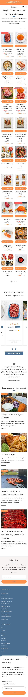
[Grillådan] (7, 208)
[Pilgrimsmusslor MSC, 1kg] (7, 65)
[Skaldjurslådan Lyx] (7, 260)
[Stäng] (26, 657)
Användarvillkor (5, 614)
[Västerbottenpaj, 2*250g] (21, 233)
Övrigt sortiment (5, 643)
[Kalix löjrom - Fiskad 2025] (21, 38)
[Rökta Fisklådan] (21, 180)
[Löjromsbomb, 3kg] (21, 208)
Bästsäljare (4, 646)
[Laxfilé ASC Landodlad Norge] (7, 233)
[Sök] (26, 6)
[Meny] (2, 7)
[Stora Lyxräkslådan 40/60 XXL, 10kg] (7, 93)
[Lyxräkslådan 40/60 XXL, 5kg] (7, 38)
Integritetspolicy (5, 606)
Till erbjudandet (17, 2)
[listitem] (14, 2)
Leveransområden (6, 616)
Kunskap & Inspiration (7, 598)
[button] (13, 349)
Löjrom (3, 633)
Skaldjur (3, 630)
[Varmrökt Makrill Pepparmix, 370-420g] (21, 123)
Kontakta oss (4, 593)
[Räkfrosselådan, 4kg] (21, 152)
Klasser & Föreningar (6, 601)
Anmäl (14, 692)
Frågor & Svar (5, 603)
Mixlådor (3, 638)
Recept (3, 596)
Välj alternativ (20, 46)
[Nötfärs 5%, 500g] (21, 260)
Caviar (3, 635)
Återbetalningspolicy (6, 611)
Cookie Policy (4, 609)
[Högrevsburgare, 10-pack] (7, 180)
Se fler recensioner (14, 353)
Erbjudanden (4, 648)
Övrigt (3, 651)
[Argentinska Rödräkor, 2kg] (21, 65)
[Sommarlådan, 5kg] (7, 152)
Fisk (2, 628)
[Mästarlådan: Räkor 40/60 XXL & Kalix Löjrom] (21, 93)
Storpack (3, 640)
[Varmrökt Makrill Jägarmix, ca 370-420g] (7, 123)
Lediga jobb (4, 619)
